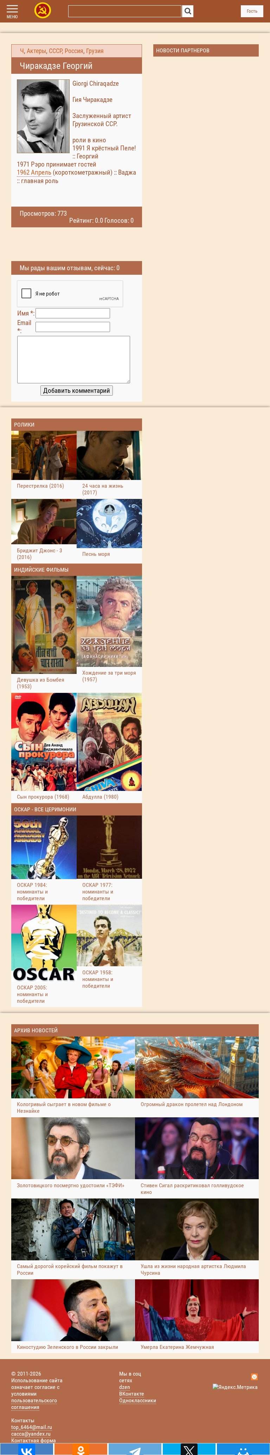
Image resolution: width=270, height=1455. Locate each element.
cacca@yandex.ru (31, 1433)
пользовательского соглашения (34, 1403)
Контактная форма (33, 1440)
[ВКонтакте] (26, 1449)
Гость (252, 11)
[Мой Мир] (243, 1449)
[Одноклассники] (80, 1449)
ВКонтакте (131, 1393)
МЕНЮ (12, 16)
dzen (124, 1387)
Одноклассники (137, 1400)
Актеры (36, 50)
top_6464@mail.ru (31, 1427)
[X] (189, 1449)
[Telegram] (135, 1449)
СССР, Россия (66, 50)
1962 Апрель (34, 172)
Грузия (95, 50)
